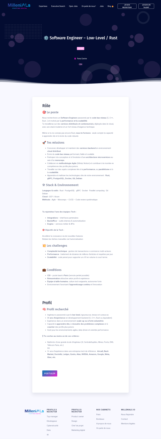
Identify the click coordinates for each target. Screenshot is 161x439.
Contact (124, 419)
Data (49, 430)
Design (74, 421)
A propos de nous (103, 423)
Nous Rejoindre (127, 414)
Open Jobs (73, 6)
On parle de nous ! (89, 6)
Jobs (102, 6)
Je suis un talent (146, 6)
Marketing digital (78, 430)
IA (48, 435)
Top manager (52, 416)
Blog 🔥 (111, 6)
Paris (98, 414)
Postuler (49, 373)
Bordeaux (100, 419)
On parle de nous (103, 428)
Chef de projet (77, 425)
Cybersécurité (52, 425)
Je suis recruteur (127, 6)
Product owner (78, 416)
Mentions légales (128, 423)
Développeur (52, 421)
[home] (19, 6)
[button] (43, 6)
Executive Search (58, 6)
